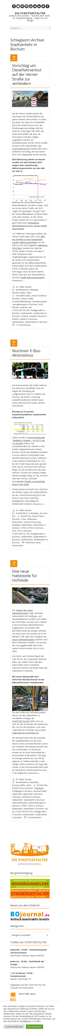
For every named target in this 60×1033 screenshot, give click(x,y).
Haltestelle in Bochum (33, 794)
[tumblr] (14, 6)
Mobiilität (16, 525)
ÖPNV (23, 528)
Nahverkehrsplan (19, 802)
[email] (18, 6)
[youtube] (31, 6)
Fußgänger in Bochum (22, 791)
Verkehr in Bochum (28, 319)
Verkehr (15, 319)
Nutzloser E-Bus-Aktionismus (26, 353)
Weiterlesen (18, 280)
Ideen (28, 292)
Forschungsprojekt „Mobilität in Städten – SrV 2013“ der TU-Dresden (28, 440)
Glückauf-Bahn (40, 791)
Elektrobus (32, 519)
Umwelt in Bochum (37, 316)
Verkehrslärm (18, 322)
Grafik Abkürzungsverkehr (32, 277)
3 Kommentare (34, 817)
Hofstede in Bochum (31, 797)
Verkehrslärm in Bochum (36, 322)
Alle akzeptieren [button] (34, 1026)
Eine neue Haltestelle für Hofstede (24, 576)
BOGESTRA (26, 516)
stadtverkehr (26, 313)
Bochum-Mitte (18, 292)
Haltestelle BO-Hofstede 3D (25, 733)
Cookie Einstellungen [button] (14, 1026)
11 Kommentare (23, 325)
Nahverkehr (27, 525)
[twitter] (43, 6)
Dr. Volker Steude (23, 287)
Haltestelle (17, 794)
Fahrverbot (17, 522)
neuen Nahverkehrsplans (23, 639)
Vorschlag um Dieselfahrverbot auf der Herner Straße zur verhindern (26, 74)
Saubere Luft (26, 307)
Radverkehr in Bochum (33, 808)
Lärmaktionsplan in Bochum (25, 304)
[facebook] (47, 6)
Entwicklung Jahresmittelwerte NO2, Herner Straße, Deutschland (29, 226)
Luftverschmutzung (32, 522)
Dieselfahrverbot (23, 295)
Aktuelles (34, 289)
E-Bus (23, 519)
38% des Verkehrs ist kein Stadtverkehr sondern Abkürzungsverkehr (28, 239)
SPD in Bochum (24, 530)
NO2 (41, 304)
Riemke (15, 307)
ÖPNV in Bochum (35, 528)
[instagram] (26, 6)
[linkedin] (39, 6)
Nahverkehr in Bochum (34, 800)
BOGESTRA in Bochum (22, 788)
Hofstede (16, 797)
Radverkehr (17, 808)
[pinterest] (22, 6)
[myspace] (35, 6)
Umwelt (24, 316)
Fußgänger (39, 788)
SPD (14, 530)
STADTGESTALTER (20, 310)
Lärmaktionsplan (39, 301)
